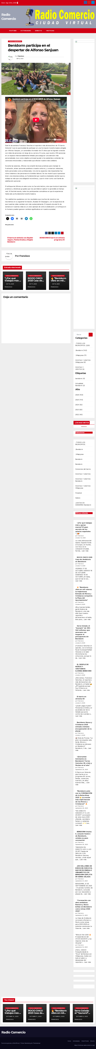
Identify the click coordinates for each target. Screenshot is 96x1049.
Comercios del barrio (83, 469)
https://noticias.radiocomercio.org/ (84, 1045)
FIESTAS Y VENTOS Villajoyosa (82, 487)
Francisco (21, 56)
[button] (89, 31)
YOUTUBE (12, 31)
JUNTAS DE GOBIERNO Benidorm (83, 504)
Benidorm (78, 459)
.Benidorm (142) (81, 350)
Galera (77, 498)
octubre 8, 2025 (59, 1016)
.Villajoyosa (79, 454)
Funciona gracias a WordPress (10, 1043)
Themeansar (36, 1043)
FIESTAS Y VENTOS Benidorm (82, 480)
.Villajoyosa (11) (80, 355)
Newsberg (28, 1043)
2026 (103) (79, 395)
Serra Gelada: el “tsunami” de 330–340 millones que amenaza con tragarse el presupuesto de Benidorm (82, 632)
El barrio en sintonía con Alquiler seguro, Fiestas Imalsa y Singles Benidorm (20, 240)
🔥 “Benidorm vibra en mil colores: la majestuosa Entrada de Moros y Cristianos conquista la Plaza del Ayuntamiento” (83, 593)
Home (69, 1041)
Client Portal (85, 1041)
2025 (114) (79, 400)
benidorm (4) (80, 378)
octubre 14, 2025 (12, 1016)
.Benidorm (79, 449)
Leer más (85, 551)
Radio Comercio (13, 1032)
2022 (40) (79, 414)
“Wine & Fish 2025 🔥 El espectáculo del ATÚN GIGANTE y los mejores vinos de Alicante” (83, 939)
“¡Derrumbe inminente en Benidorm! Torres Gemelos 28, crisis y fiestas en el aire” (83, 761)
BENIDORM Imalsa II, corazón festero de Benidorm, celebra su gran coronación (83, 836)
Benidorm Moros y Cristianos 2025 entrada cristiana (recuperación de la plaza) (83, 727)
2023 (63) (78, 410)
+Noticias (50, 31)
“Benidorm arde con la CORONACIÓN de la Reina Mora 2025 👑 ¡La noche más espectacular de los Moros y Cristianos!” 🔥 (83, 797)
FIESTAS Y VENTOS (82, 474)
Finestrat (78, 493)
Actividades (26, 31)
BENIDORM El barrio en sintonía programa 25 (52, 239)
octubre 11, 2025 (36, 1016)
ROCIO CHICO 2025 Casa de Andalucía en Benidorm (83, 559)
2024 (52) (78, 405)
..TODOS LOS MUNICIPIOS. (15, 41)
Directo (38, 31)
